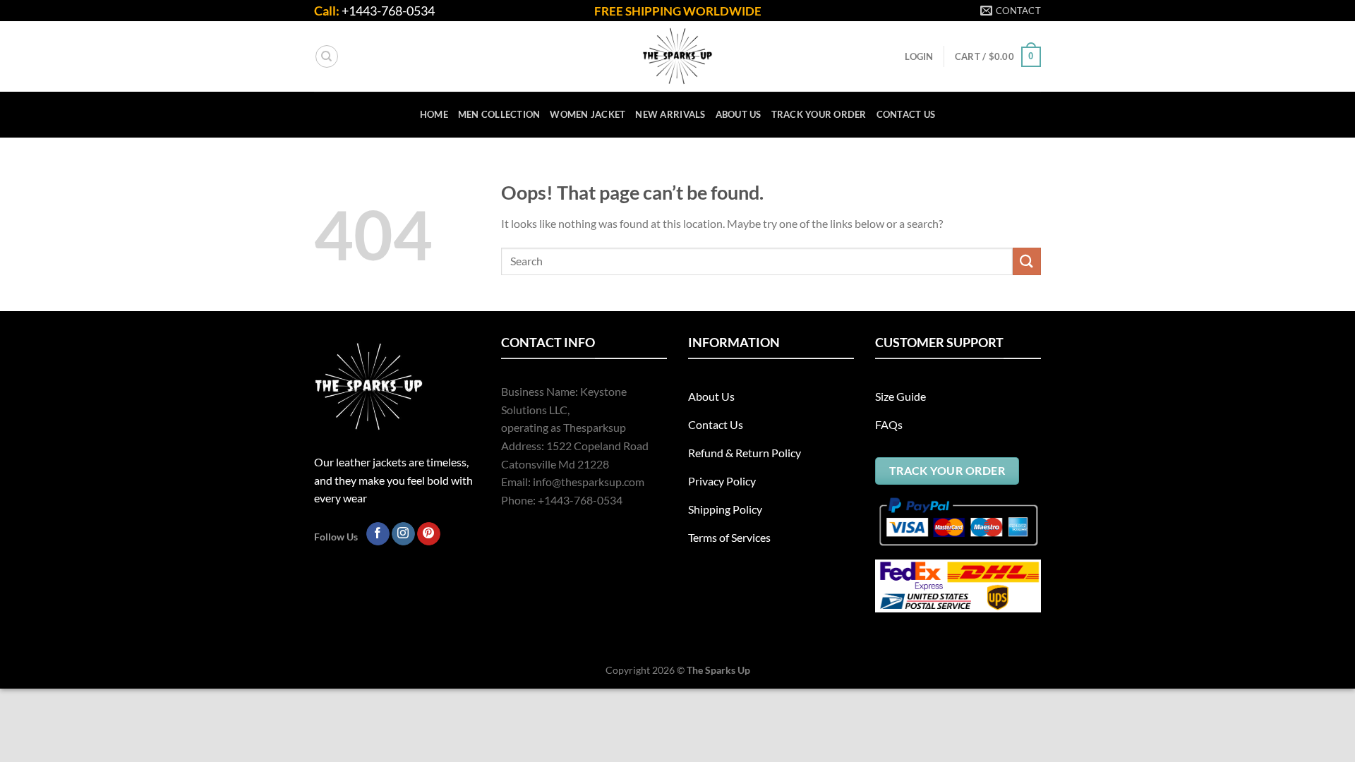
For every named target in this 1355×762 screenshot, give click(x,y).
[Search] (326, 56)
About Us (711, 396)
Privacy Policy (722, 481)
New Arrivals (670, 114)
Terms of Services (729, 537)
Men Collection (499, 114)
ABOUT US (738, 114)
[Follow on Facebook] (378, 534)
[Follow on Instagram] (403, 534)
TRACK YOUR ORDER (819, 114)
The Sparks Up (718, 670)
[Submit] (1027, 261)
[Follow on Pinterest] (428, 534)
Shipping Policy (725, 509)
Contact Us (715, 424)
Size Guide (900, 396)
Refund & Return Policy (744, 452)
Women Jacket (587, 114)
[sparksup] (677, 56)
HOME (434, 114)
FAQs (889, 424)
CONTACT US (906, 114)
